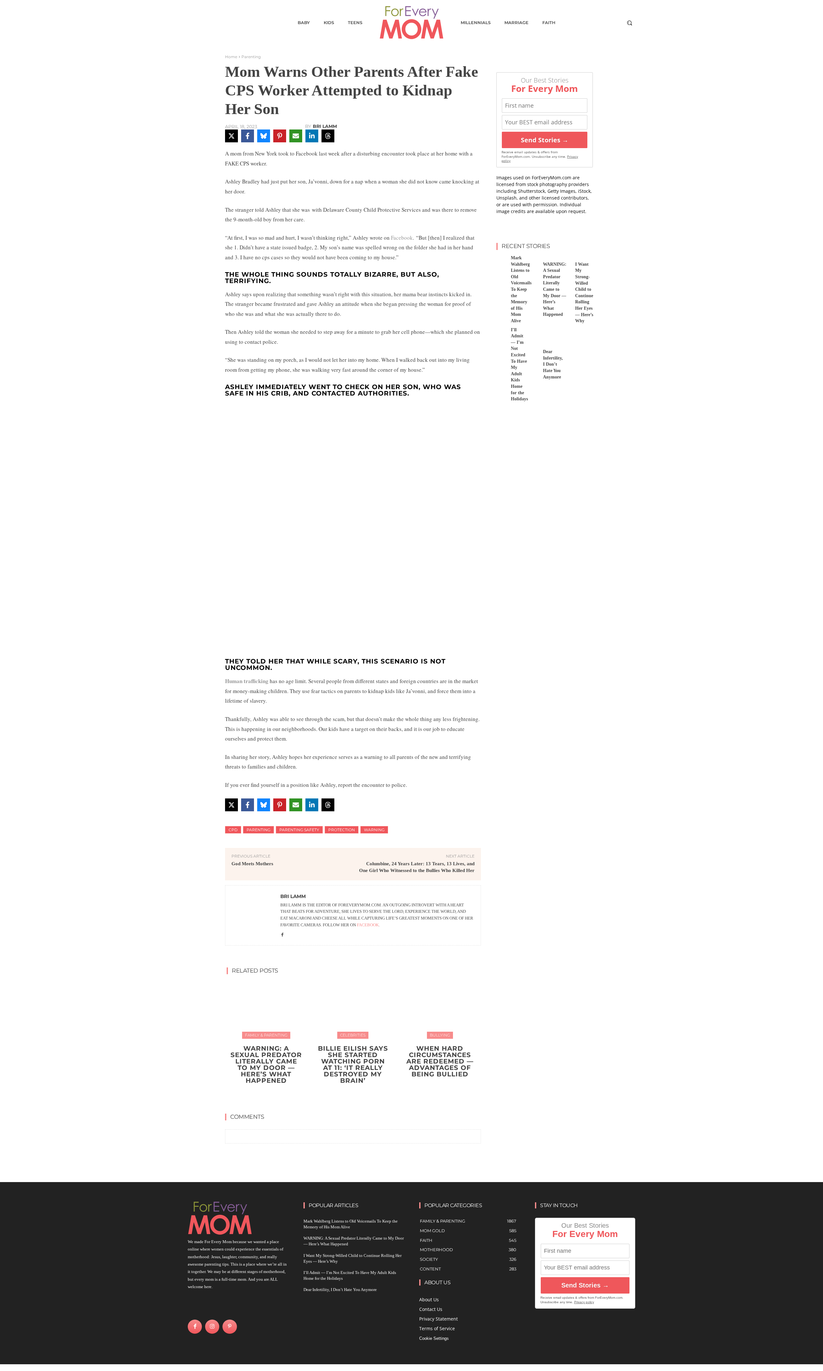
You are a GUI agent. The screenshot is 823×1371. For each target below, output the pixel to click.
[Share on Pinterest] (279, 135)
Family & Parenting (266, 1035)
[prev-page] (347, 1095)
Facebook (402, 237)
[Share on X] (231, 135)
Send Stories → (544, 140)
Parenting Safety (299, 829)
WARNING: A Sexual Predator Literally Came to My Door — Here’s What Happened (266, 1064)
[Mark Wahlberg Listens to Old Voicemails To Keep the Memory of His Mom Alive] (501, 262)
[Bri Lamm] (253, 915)
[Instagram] (212, 1327)
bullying (440, 1035)
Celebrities (353, 1035)
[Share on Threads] (327, 135)
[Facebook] (282, 934)
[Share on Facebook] (247, 135)
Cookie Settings (434, 1338)
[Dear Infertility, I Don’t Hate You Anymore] (533, 334)
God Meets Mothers (252, 863)
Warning (374, 829)
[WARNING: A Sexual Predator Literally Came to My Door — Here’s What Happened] (266, 1009)
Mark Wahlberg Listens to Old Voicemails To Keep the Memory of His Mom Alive (521, 289)
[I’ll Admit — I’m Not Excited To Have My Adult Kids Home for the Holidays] (501, 334)
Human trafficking (246, 681)
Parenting (251, 56)
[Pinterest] (229, 1327)
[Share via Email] (295, 135)
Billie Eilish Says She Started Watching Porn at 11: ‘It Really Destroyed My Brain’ (353, 1064)
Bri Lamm (325, 126)
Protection (341, 829)
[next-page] (357, 1095)
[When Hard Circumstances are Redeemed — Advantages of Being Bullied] (440, 1009)
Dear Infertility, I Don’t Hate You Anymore (553, 364)
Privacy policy (584, 1302)
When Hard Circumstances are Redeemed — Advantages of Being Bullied (440, 1061)
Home (231, 56)
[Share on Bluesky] (263, 135)
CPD (233, 829)
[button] (629, 23)
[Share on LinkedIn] (311, 135)
